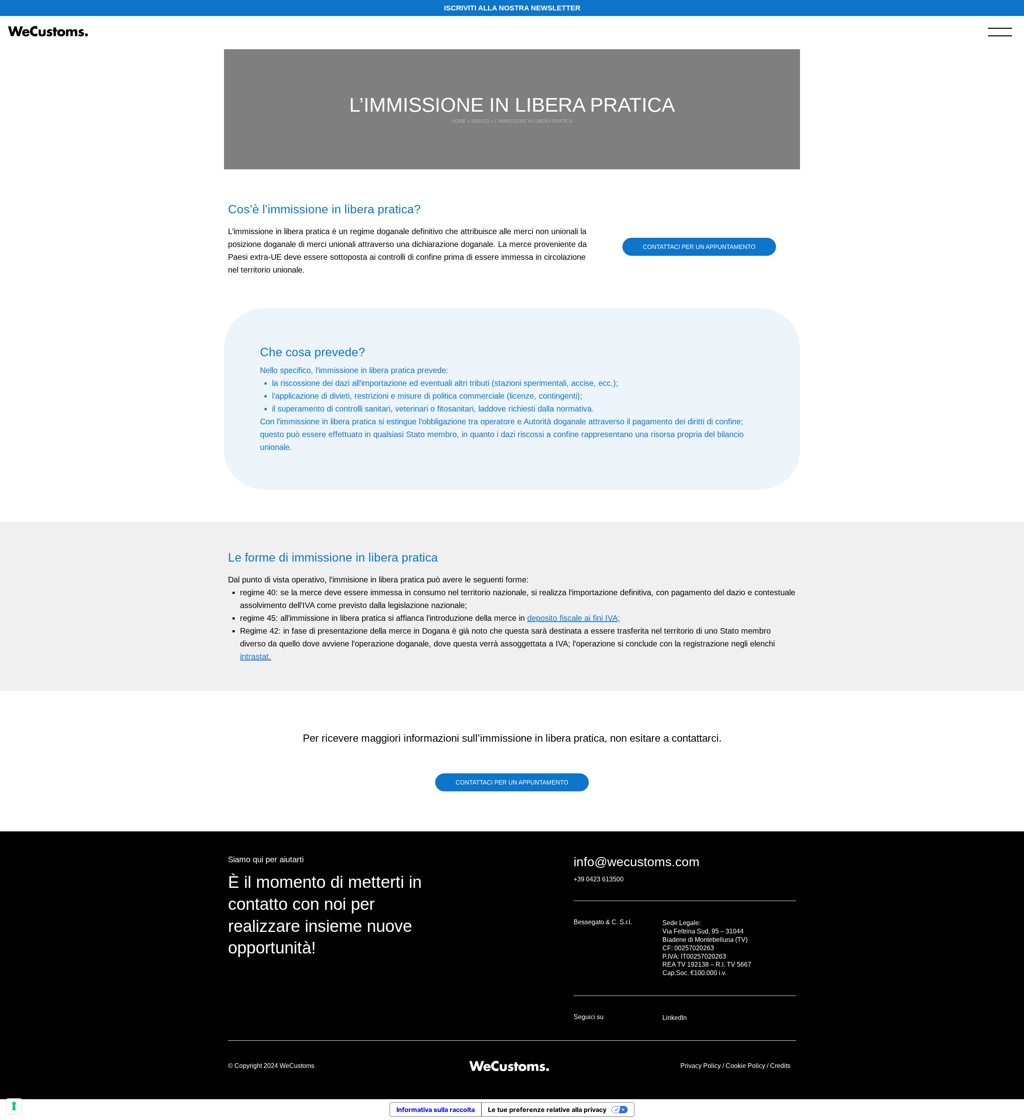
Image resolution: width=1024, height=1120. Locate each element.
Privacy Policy (700, 1065)
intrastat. (255, 656)
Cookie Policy (745, 1065)
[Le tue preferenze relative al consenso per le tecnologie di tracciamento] (14, 1106)
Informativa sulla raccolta (435, 1110)
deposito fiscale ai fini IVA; (573, 618)
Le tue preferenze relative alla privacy (547, 1110)
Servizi (480, 121)
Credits (780, 1065)
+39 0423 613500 (599, 879)
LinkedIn (674, 1017)
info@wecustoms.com (637, 862)
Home (459, 121)
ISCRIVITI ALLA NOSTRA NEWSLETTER (512, 8)
